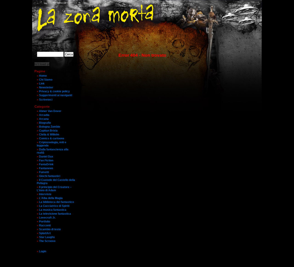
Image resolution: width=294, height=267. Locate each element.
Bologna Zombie (49, 126)
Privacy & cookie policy (54, 91)
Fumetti (44, 172)
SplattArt (45, 233)
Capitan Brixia (48, 130)
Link (42, 83)
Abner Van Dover (50, 111)
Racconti (45, 225)
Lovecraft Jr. (47, 217)
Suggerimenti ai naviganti (55, 95)
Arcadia (44, 115)
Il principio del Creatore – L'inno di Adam (54, 188)
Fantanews (46, 168)
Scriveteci (45, 99)
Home (43, 75)
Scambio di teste (50, 229)
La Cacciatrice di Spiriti (54, 206)
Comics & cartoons (51, 138)
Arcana (44, 119)
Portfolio (44, 221)
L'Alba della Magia (51, 198)
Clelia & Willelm (49, 134)
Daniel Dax (46, 156)
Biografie (45, 122)
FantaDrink (46, 164)
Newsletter (46, 87)
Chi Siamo (45, 79)
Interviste (45, 194)
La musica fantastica (52, 209)
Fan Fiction (46, 160)
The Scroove (47, 241)
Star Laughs (47, 237)
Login (42, 251)
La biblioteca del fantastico (56, 202)
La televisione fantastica (55, 213)
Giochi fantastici (49, 176)
